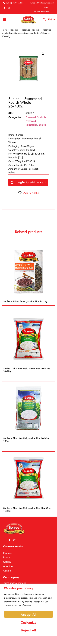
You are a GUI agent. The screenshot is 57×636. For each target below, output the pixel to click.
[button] (43, 54)
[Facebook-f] (4, 7)
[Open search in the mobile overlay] (44, 19)
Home (4, 29)
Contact (7, 570)
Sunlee (42, 125)
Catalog (7, 562)
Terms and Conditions (14, 583)
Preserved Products (30, 29)
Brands (6, 557)
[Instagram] (9, 7)
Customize (29, 622)
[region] (28, 610)
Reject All (28, 630)
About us (8, 566)
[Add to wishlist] (48, 253)
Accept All (28, 614)
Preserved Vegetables (31, 123)
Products (14, 29)
